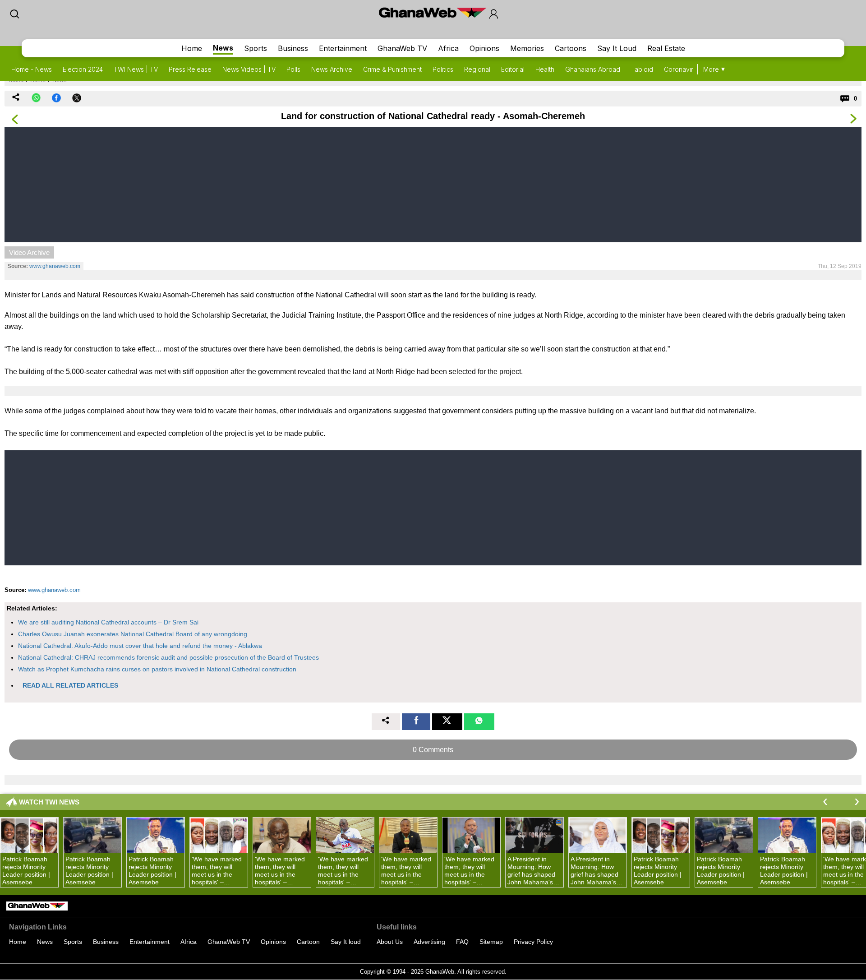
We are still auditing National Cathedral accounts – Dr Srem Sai (108, 622)
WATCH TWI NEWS (49, 802)
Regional (477, 69)
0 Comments (433, 749)
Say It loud (346, 941)
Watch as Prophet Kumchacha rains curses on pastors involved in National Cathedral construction (157, 669)
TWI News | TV (136, 69)
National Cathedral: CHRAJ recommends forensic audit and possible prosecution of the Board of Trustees (168, 657)
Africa (448, 48)
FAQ (462, 941)
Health (544, 69)
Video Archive (29, 252)
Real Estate (666, 48)
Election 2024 (83, 69)
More (711, 69)
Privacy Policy (533, 941)
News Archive (331, 69)
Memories (527, 48)
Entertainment (343, 48)
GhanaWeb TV (402, 48)
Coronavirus (682, 69)
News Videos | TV (249, 69)
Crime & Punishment (392, 69)
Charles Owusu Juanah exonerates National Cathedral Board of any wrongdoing (132, 634)
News (223, 47)
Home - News (31, 69)
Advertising (429, 941)
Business (293, 48)
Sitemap (491, 941)
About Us (390, 941)
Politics (443, 69)
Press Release (190, 69)
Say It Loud (616, 48)
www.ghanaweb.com (54, 266)
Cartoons (570, 48)
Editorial (513, 69)
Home (191, 48)
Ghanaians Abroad (592, 69)
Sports (255, 48)
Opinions (484, 48)
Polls (293, 69)
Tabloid (642, 69)
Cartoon (308, 941)
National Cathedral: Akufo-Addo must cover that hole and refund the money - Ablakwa (140, 645)
